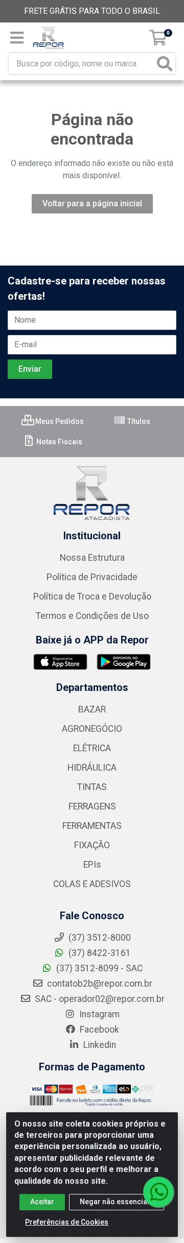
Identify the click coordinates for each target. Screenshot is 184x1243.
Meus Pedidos (59, 421)
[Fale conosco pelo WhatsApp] (158, 1192)
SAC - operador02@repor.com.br (99, 999)
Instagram (98, 1014)
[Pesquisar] (164, 63)
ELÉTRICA (92, 748)
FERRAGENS (92, 806)
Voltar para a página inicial (92, 203)
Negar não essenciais (116, 1202)
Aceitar (42, 1202)
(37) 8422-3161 (98, 953)
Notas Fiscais (58, 442)
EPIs (92, 864)
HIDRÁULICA (92, 767)
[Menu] (17, 38)
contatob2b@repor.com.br (98, 983)
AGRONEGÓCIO (92, 729)
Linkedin (98, 1045)
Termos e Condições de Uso (92, 616)
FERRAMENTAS (92, 826)
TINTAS (92, 787)
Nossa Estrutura (92, 558)
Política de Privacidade (92, 577)
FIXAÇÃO (92, 845)
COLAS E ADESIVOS (92, 884)
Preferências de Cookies (66, 1222)
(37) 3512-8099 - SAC (98, 968)
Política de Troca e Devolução (92, 596)
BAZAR (92, 709)
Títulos (138, 421)
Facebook (98, 1029)
